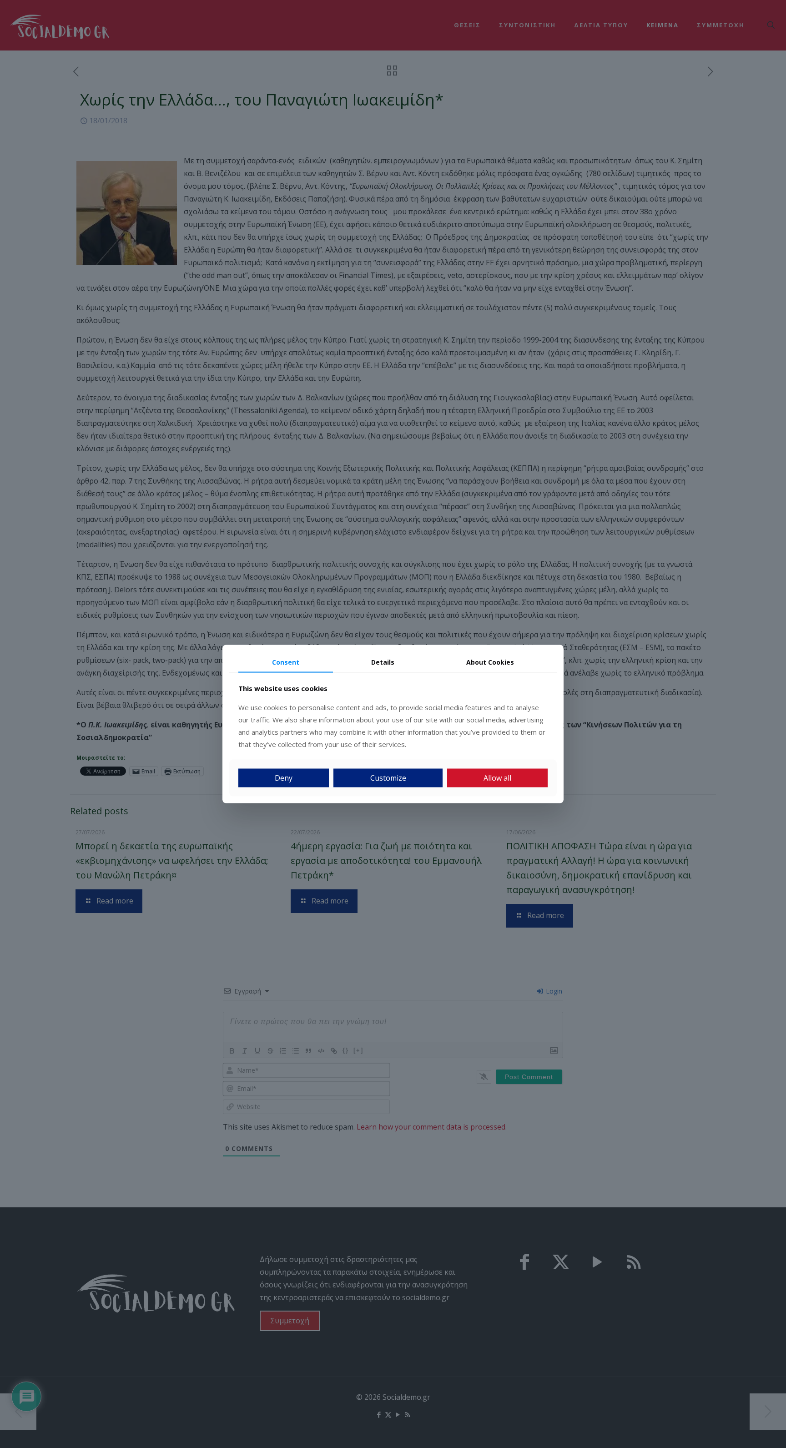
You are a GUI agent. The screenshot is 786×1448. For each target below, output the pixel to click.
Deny (283, 778)
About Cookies (490, 661)
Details (382, 661)
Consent (285, 661)
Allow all (497, 778)
